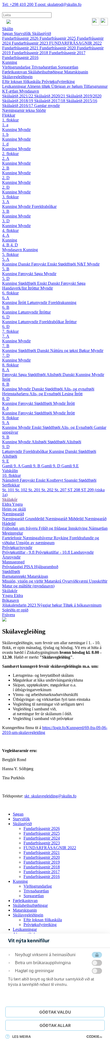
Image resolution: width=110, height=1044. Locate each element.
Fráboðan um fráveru (20, 528)
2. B (5, 168)
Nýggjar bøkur (50, 605)
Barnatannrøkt (14, 576)
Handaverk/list (15, 288)
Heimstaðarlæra (15, 394)
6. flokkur (10, 293)
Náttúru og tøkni (64, 350)
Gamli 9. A (12, 466)
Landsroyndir (82, 552)
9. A (5, 422)
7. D (6, 355)
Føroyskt (39, 264)
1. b (5, 134)
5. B (5, 269)
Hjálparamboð (46, 566)
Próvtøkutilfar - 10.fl (53, 552)
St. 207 (61, 490)
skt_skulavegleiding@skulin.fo (50, 796)
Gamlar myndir (47, 105)
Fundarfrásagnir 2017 (67, 52)
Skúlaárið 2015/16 (81, 100)
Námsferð (11, 480)
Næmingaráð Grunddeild (23, 518)
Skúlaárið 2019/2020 (83, 96)
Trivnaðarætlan (45, 67)
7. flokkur (10, 331)
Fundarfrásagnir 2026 (21, 38)
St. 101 (8, 490)
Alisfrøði (54, 374)
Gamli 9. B (31, 466)
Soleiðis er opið (15, 610)
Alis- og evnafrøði (79, 389)
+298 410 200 (18, 4)
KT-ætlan (10, 91)
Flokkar (8, 115)
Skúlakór (9, 499)
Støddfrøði (67, 264)
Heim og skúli (14, 509)
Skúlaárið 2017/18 (50, 100)
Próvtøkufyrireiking (58, 81)
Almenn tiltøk (39, 86)
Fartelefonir (12, 538)
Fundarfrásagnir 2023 (30, 43)
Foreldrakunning (62, 302)
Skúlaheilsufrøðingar (46, 72)
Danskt (24, 264)
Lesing (68, 394)
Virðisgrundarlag (17, 67)
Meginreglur (12, 533)
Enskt (52, 264)
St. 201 (34, 490)
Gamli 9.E (70, 466)
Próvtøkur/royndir (17, 547)
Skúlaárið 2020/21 (50, 96)
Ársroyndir (11, 557)
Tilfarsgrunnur (96, 86)
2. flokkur (10, 153)
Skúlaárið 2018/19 (18, 100)
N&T (82, 264)
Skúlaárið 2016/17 (18, 105)
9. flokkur (10, 418)
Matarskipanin (76, 72)
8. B (5, 384)
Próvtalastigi (13, 566)
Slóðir (41, 110)
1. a (5, 124)
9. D (6, 446)
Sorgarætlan (68, 67)
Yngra (17, 504)
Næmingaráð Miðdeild (65, 518)
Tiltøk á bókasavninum (82, 605)
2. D (6, 177)
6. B (5, 307)
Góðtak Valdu (55, 1012)
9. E (5, 461)
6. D (6, 317)
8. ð (5, 408)
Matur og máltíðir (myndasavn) (28, 586)
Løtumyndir (37, 302)
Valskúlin (10, 470)
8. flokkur (10, 365)
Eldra (7, 504)
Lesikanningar (14, 86)
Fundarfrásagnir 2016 (20, 57)
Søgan (8, 33)
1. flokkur (10, 120)
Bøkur (85, 350)
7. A (5, 336)
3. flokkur (10, 197)
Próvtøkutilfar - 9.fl (19, 552)
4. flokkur (10, 230)
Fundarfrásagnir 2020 (58, 48)
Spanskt (71, 480)
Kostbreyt (55, 480)
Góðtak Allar (55, 1025)
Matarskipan (37, 576)
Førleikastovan (15, 72)
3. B (5, 211)
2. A (5, 158)
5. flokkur (10, 254)
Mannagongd (13, 562)
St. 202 (47, 490)
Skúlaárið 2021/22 (18, 96)
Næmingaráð (13, 514)
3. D (6, 221)
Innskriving (78, 528)
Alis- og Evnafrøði (45, 394)
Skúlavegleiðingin (17, 76)
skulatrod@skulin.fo (57, 4)
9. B (5, 437)
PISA (29, 566)
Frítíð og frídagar (53, 528)
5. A (5, 259)
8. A (5, 369)
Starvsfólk (23, 33)
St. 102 (21, 490)
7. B (5, 345)
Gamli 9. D (51, 466)
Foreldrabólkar (44, 206)
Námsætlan (98, 528)
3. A (5, 201)
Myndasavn (29, 91)
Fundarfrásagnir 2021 (21, 48)
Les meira (21, 1036)
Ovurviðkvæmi (75, 581)
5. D (6, 278)
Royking (61, 538)
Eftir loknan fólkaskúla (22, 81)
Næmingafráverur (38, 538)
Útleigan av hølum (67, 86)
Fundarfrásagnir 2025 (58, 38)
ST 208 (74, 490)
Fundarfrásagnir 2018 (30, 52)
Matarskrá (53, 581)
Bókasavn (10, 600)
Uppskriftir (98, 581)
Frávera (8, 614)
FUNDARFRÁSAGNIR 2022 (75, 43)
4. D (14, 245)
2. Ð (6, 187)
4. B (6, 245)
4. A (5, 235)
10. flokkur (11, 475)
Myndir (24, 129)
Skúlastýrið (41, 33)
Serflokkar (11, 485)
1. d (5, 144)
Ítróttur (34, 288)
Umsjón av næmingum (35, 542)
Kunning (9, 62)
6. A (5, 297)
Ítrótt (22, 302)
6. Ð (6, 326)
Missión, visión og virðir (23, 581)
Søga (39, 273)
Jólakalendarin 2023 (19, 605)
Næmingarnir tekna (19, 110)
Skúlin (7, 28)
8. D (6, 398)
